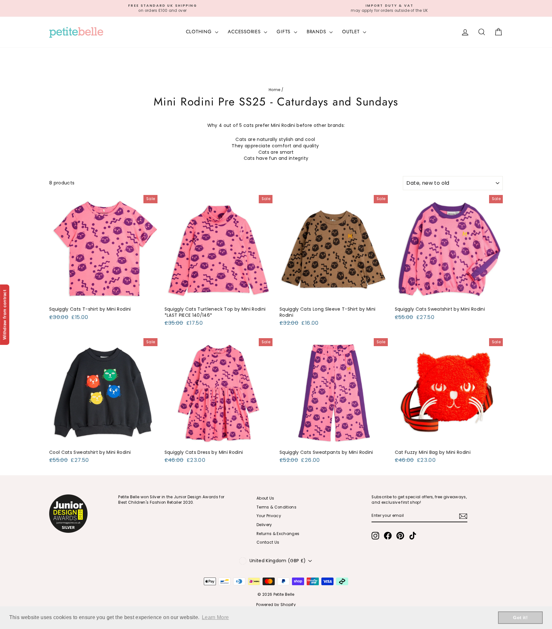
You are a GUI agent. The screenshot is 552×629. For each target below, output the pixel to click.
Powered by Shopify (276, 604)
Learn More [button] (215, 617)
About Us (265, 498)
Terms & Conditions (276, 507)
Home (274, 89)
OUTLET (351, 31)
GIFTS (284, 31)
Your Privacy (269, 515)
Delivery (264, 524)
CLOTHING (200, 31)
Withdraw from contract (4, 314)
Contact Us (268, 542)
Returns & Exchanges (278, 533)
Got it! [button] (520, 617)
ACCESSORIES (245, 31)
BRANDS (317, 31)
